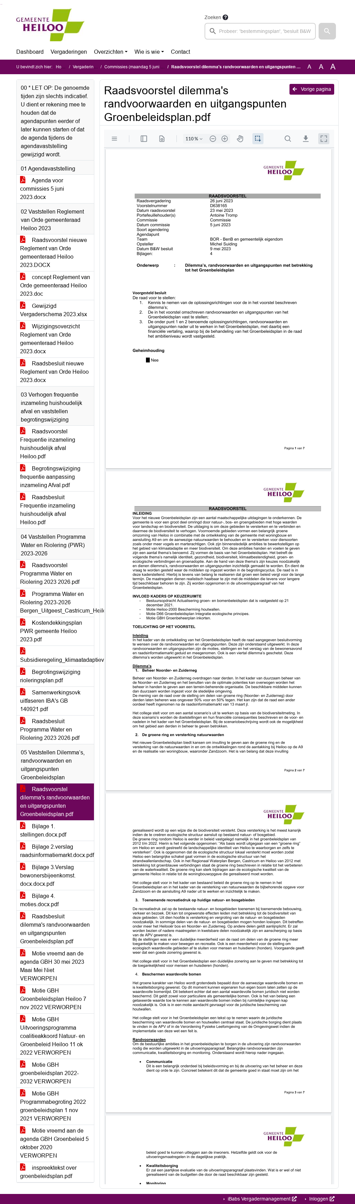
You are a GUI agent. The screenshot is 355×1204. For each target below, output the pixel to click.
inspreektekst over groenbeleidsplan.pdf (48, 1172)
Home (61, 66)
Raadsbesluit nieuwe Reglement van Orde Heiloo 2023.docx (54, 372)
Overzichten (108, 52)
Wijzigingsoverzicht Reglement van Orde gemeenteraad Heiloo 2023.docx (50, 338)
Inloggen (319, 1199)
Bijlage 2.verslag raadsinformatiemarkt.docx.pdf (57, 851)
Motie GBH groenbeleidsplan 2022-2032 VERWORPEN (49, 1073)
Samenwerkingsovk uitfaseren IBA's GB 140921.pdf (50, 701)
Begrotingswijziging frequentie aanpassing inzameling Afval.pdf (50, 477)
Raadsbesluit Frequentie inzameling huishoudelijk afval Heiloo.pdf (47, 509)
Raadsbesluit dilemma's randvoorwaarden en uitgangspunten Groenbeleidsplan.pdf (55, 928)
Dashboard (30, 52)
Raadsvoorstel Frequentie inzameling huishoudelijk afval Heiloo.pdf (47, 443)
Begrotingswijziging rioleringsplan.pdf (50, 676)
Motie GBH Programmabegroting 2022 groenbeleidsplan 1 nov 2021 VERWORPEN (53, 1106)
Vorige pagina (315, 89)
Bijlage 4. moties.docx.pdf (39, 900)
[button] (327, 31)
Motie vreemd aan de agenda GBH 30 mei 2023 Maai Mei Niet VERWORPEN (52, 966)
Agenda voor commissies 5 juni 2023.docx (42, 188)
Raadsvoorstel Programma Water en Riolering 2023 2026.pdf (49, 573)
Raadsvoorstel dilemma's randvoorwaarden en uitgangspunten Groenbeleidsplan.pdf (55, 801)
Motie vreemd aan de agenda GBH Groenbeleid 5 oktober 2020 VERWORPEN (54, 1143)
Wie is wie (147, 52)
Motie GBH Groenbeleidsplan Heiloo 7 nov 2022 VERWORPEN (53, 999)
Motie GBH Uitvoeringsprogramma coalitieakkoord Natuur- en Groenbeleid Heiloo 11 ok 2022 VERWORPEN (52, 1036)
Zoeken (213, 17)
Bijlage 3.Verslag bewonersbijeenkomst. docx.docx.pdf (48, 875)
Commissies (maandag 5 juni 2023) (138, 66)
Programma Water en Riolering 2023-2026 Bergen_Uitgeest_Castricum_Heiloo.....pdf (57, 602)
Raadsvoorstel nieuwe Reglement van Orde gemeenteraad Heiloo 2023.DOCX (53, 252)
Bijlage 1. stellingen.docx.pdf (43, 830)
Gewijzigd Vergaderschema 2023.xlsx (53, 310)
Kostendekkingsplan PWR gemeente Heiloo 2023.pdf (51, 631)
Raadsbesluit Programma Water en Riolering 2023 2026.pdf (49, 729)
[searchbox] (260, 31)
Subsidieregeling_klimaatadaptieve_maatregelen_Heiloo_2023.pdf (57, 660)
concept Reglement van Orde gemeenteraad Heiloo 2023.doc (55, 285)
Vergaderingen (69, 52)
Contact (180, 52)
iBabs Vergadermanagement (259, 1199)
